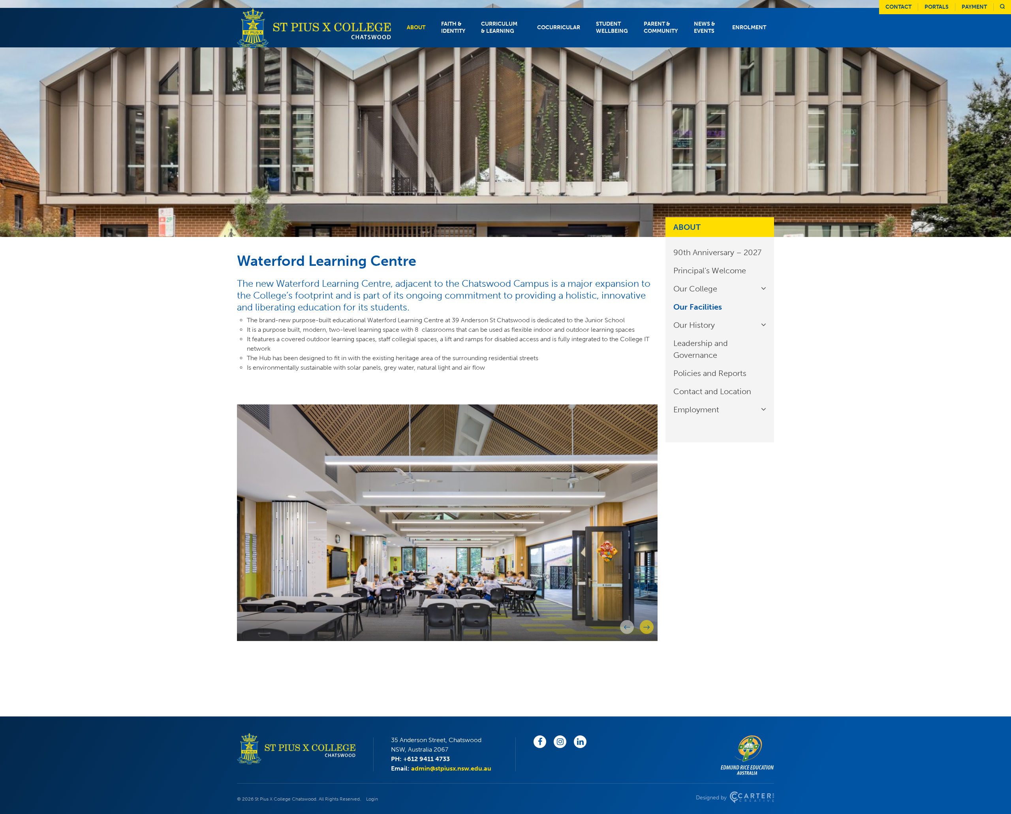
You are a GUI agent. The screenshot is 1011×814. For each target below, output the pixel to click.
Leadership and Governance (700, 349)
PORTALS (937, 7)
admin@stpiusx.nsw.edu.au (451, 768)
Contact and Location (712, 391)
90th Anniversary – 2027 (717, 252)
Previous (627, 627)
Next (647, 627)
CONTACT (898, 7)
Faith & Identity (453, 27)
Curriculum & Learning (499, 27)
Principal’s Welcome (709, 270)
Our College (695, 288)
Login (372, 799)
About (416, 27)
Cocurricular (558, 27)
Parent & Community (661, 27)
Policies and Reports (709, 373)
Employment (696, 409)
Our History (694, 325)
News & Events (704, 27)
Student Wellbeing (612, 27)
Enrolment (749, 27)
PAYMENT (974, 7)
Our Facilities (697, 307)
